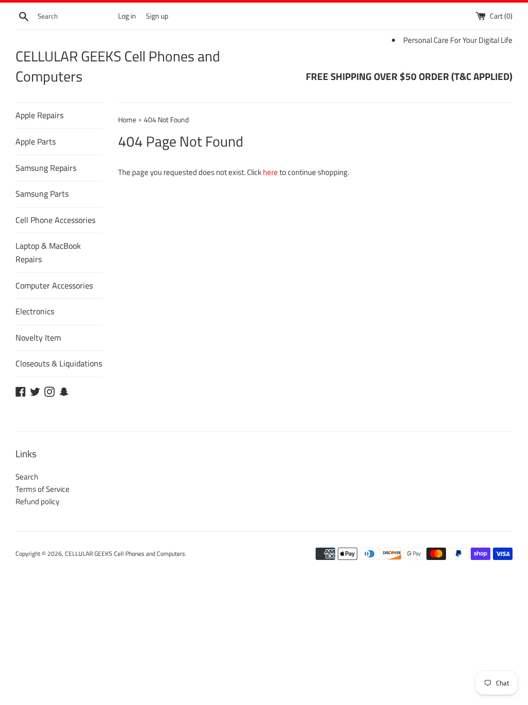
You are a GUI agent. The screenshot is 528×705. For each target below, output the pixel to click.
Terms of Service (42, 489)
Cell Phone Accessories (55, 220)
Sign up (157, 16)
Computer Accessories (54, 285)
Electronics (34, 311)
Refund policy (37, 501)
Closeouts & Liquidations (58, 363)
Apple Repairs (39, 115)
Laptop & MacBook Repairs (48, 252)
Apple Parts (35, 141)
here (270, 172)
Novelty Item (38, 337)
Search (26, 477)
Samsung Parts (42, 193)
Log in (127, 16)
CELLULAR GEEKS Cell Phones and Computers (117, 66)
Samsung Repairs (45, 168)
